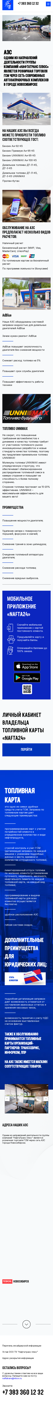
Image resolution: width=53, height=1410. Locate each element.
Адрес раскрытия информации (18, 1358)
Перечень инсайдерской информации (21, 1345)
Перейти (26, 750)
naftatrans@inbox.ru (12, 1378)
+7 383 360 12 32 (28, 4)
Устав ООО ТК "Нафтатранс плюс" (20, 1352)
